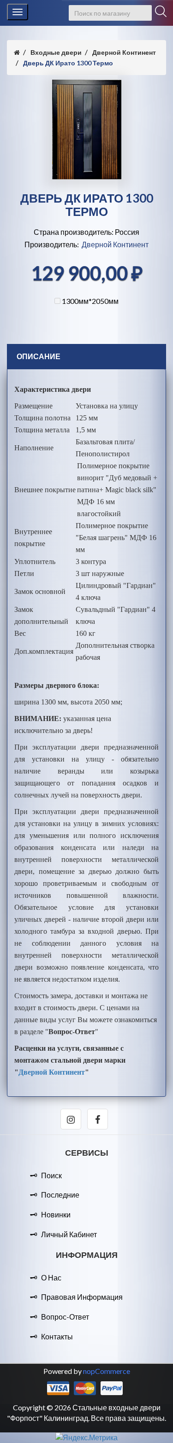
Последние (60, 1194)
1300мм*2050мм (90, 301)
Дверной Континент (115, 244)
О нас (51, 1277)
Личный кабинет (69, 1234)
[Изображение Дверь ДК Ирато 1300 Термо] (86, 176)
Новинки (56, 1214)
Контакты (57, 1336)
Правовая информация (82, 1296)
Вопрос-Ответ (65, 1316)
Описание (38, 356)
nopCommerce (106, 1371)
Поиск (51, 1175)
